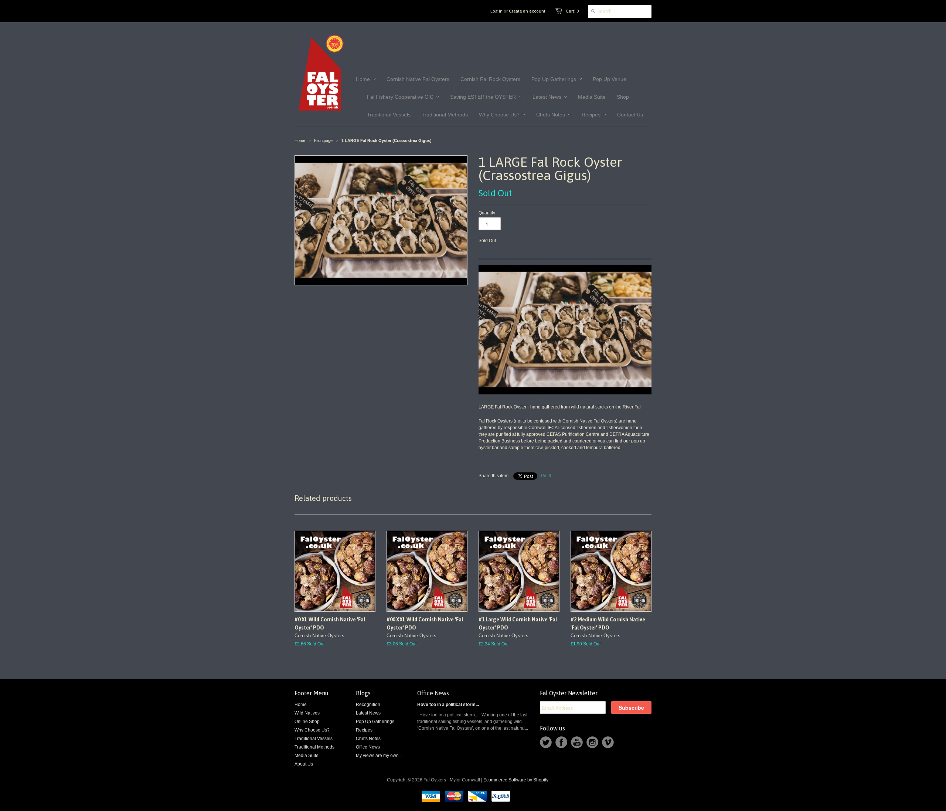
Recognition (368, 704)
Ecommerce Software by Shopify (515, 780)
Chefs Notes (368, 738)
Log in (496, 11)
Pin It (546, 475)
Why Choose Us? (312, 730)
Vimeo (608, 742)
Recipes (364, 730)
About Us (304, 764)
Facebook (561, 742)
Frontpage (323, 140)
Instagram (592, 742)
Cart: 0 (572, 11)
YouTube (577, 742)
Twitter (546, 742)
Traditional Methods (314, 747)
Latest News (368, 713)
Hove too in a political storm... (448, 704)
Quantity (487, 213)
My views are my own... (379, 755)
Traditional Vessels (314, 738)
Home (301, 704)
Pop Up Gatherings (375, 721)
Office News (368, 747)
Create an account (527, 11)
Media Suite (307, 755)
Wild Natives (307, 713)
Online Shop (307, 721)
